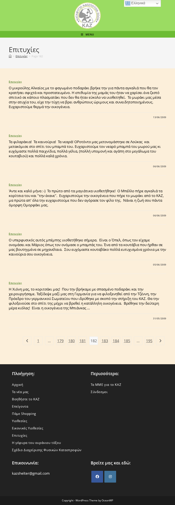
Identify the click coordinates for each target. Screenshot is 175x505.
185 (127, 340)
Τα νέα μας (20, 392)
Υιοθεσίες (19, 421)
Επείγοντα (20, 406)
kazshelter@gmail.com (31, 473)
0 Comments (21, 117)
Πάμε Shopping (24, 413)
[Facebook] (97, 477)
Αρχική (17, 384)
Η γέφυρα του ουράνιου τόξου (36, 442)
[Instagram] (110, 477)
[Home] (10, 56)
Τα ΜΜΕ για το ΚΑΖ (106, 384)
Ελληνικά (137, 3)
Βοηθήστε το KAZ (26, 399)
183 (105, 340)
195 (149, 340)
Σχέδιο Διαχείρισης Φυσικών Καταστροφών (47, 450)
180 (71, 340)
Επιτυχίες (15, 82)
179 (60, 340)
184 (116, 340)
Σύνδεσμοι (99, 392)
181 (82, 340)
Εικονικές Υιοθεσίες (27, 428)
